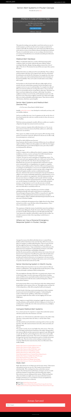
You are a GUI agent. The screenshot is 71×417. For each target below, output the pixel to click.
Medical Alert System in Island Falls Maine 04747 (28, 349)
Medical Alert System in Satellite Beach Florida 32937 (29, 356)
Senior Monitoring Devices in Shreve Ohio (26, 358)
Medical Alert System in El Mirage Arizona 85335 (28, 359)
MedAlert (10, 2)
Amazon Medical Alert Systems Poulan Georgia (34, 384)
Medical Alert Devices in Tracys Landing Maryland (28, 361)
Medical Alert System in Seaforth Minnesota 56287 (28, 346)
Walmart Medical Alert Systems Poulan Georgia (43, 385)
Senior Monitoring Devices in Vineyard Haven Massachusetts (31, 354)
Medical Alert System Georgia (30, 382)
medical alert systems (26, 110)
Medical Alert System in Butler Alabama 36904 (27, 347)
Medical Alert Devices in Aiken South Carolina (28, 352)
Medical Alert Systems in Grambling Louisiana (27, 351)
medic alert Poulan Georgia (26, 385)
